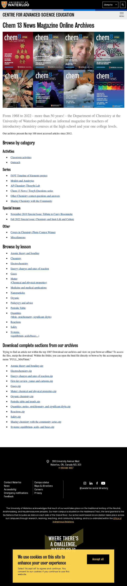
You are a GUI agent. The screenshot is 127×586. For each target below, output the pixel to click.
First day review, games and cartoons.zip (32, 381)
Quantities (16, 313)
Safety (14, 327)
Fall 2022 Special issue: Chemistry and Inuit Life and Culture (42, 219)
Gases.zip (16, 386)
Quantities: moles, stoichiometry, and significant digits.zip (40, 406)
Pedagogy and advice (22, 302)
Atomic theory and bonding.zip (27, 365)
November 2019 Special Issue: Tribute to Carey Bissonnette (42, 214)
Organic (15, 297)
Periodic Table (18, 308)
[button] (110, 5)
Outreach (15, 162)
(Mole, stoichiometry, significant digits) (31, 316)
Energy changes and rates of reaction (30, 268)
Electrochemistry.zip (21, 370)
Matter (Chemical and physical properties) (29, 280)
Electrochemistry (19, 263)
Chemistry (16, 258)
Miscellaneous (18, 237)
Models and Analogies (22, 180)
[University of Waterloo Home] (15, 4)
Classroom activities (21, 157)
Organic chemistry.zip (22, 396)
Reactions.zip (18, 411)
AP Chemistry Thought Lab (25, 185)
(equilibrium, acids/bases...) (25, 335)
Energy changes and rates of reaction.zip (32, 376)
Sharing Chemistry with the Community (31, 201)
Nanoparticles (18, 292)
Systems (15, 332)
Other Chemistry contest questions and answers (35, 195)
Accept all (98, 559)
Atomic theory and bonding (25, 253)
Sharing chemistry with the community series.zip (36, 421)
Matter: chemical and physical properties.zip (33, 391)
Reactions (16, 322)
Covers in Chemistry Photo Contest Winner (33, 232)
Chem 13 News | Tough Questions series (32, 190)
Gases (14, 273)
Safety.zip (16, 416)
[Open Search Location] (123, 5)
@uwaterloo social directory (94, 488)
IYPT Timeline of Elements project (29, 175)
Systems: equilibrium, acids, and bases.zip (32, 427)
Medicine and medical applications (29, 287)
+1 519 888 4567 (65, 468)
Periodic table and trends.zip (25, 401)
